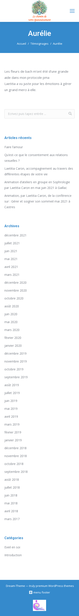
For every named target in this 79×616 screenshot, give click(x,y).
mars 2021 (12, 275)
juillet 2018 (12, 487)
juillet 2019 (12, 393)
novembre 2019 (15, 361)
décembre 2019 (15, 353)
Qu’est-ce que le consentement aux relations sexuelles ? (36, 158)
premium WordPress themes (55, 586)
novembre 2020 (15, 290)
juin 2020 (10, 314)
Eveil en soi (12, 547)
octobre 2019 (13, 369)
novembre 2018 (15, 456)
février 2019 (12, 432)
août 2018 (11, 479)
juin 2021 (10, 251)
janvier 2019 (13, 440)
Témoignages (39, 44)
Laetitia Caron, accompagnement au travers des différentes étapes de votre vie (38, 171)
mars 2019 (12, 424)
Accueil (21, 44)
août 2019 (11, 385)
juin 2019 (10, 401)
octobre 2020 (13, 298)
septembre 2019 (16, 377)
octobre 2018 (13, 464)
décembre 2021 (15, 235)
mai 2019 (11, 409)
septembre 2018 (16, 472)
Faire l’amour (13, 147)
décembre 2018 (15, 448)
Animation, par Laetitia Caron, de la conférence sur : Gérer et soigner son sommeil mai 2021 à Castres (38, 201)
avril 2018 (11, 511)
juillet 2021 (12, 243)
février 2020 (12, 338)
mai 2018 (11, 503)
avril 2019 (11, 416)
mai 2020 (11, 322)
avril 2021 (11, 267)
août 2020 (11, 306)
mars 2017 (12, 519)
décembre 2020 (15, 282)
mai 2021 (11, 259)
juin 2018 (10, 495)
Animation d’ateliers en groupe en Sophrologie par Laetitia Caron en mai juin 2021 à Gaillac (37, 185)
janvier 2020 (13, 345)
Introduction (13, 555)
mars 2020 (12, 330)
